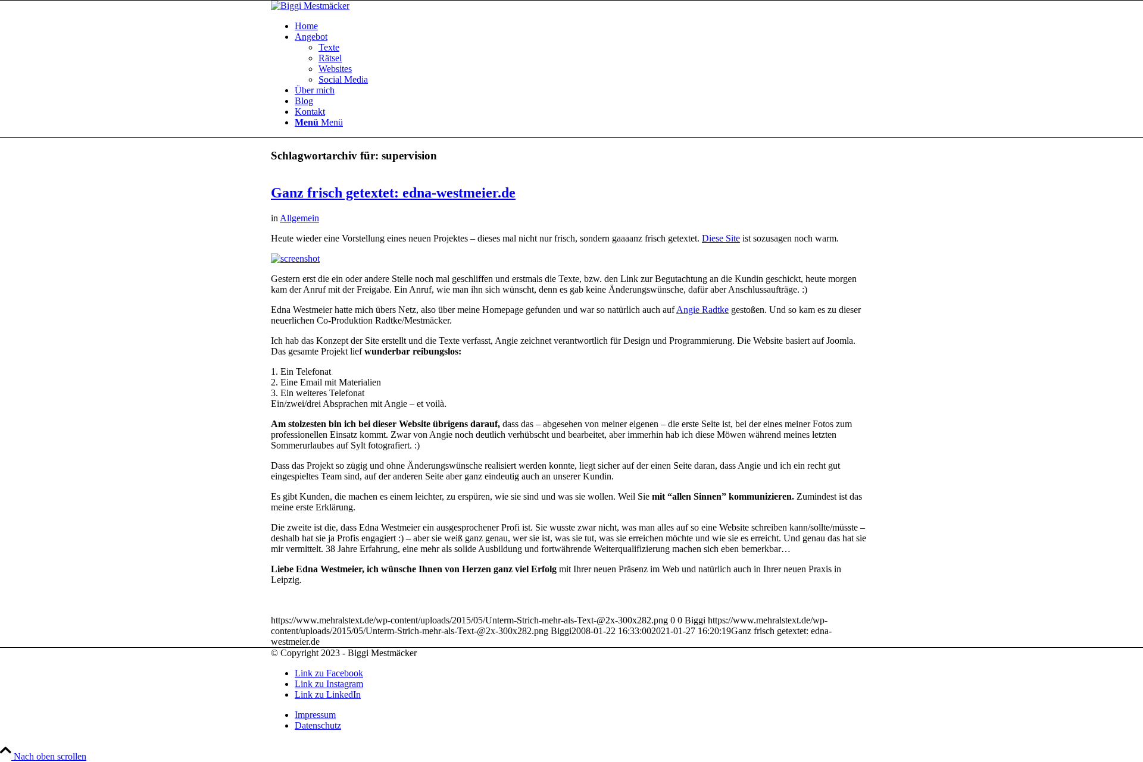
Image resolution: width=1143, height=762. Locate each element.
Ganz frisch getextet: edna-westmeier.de (393, 192)
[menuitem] (583, 26)
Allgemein (299, 218)
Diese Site (721, 238)
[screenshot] (295, 258)
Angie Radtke (702, 310)
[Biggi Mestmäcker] (310, 6)
